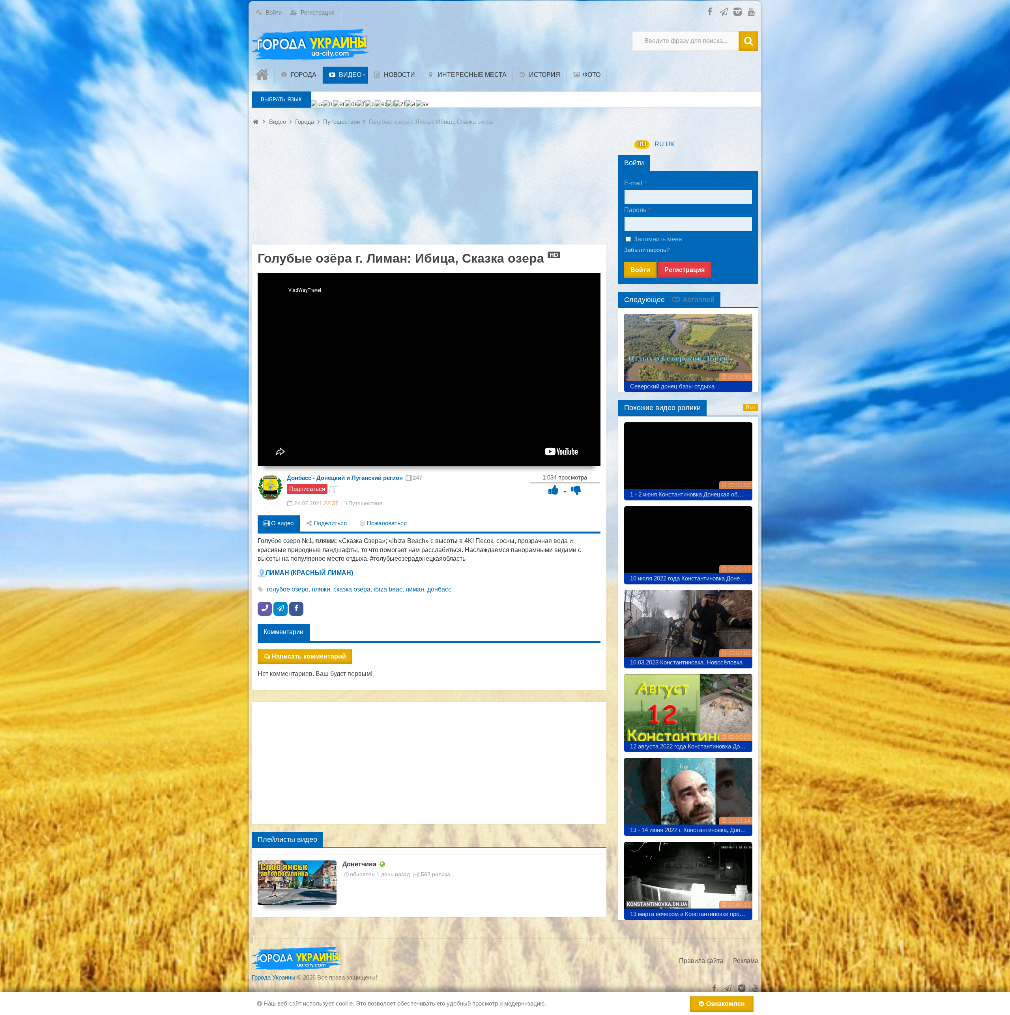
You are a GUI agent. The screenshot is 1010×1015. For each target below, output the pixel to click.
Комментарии (283, 632)
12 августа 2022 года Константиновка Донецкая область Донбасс (691, 746)
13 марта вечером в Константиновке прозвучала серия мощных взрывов (691, 914)
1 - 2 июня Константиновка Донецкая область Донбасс (691, 494)
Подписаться (307, 488)
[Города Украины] (311, 45)
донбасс (439, 589)
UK (670, 144)
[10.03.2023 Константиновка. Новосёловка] (688, 626)
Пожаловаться (386, 523)
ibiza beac (388, 589)
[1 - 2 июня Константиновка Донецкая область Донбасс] (688, 458)
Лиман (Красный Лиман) (309, 572)
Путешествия (365, 503)
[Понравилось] (553, 490)
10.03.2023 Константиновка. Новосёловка (686, 662)
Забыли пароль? (647, 249)
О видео (281, 523)
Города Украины (274, 977)
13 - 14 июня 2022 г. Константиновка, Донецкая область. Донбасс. (691, 830)
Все (750, 407)
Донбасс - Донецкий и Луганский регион (345, 477)
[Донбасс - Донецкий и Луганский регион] (270, 487)
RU (642, 144)
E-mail (633, 183)
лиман (415, 589)
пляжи (321, 589)
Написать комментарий (308, 656)
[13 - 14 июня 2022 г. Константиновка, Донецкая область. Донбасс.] (688, 794)
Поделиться (329, 523)
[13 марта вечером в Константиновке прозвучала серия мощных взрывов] (688, 878)
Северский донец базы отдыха (672, 386)
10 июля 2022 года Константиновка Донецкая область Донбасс (691, 578)
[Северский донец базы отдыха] (688, 350)
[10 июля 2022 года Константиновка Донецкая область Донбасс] (688, 542)
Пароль (635, 210)
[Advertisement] (429, 189)
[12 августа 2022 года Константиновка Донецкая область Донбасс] (688, 710)
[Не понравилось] (576, 490)
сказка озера (351, 589)
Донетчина (359, 864)
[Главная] (263, 75)
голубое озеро (288, 589)
